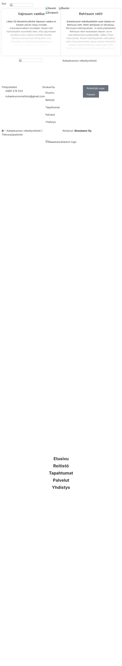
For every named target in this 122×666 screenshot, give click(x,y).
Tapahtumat (52, 107)
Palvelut (50, 114)
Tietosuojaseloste (12, 134)
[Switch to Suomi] (50, 8)
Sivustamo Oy (83, 130)
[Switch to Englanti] (52, 12)
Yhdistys (50, 122)
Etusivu (49, 92)
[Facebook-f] (61, 498)
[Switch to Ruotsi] (64, 8)
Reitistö (49, 100)
